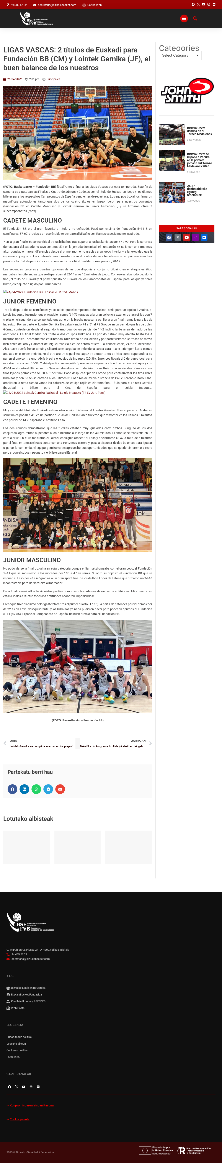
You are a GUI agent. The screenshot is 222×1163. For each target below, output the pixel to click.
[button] (12, 789)
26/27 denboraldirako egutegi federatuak (197, 190)
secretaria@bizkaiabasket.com (57, 5)
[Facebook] (169, 237)
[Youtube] (186, 237)
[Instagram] (195, 237)
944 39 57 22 (19, 5)
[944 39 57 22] (8, 5)
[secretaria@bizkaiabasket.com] (34, 5)
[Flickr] (204, 237)
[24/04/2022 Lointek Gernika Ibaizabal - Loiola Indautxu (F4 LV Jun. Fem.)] (54, 392)
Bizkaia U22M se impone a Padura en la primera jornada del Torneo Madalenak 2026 (199, 160)
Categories (179, 48)
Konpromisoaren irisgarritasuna (32, 1105)
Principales (53, 79)
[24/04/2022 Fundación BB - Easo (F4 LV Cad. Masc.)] (40, 292)
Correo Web (94, 5)
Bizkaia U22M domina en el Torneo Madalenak (199, 131)
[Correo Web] (84, 5)
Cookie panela (19, 1119)
